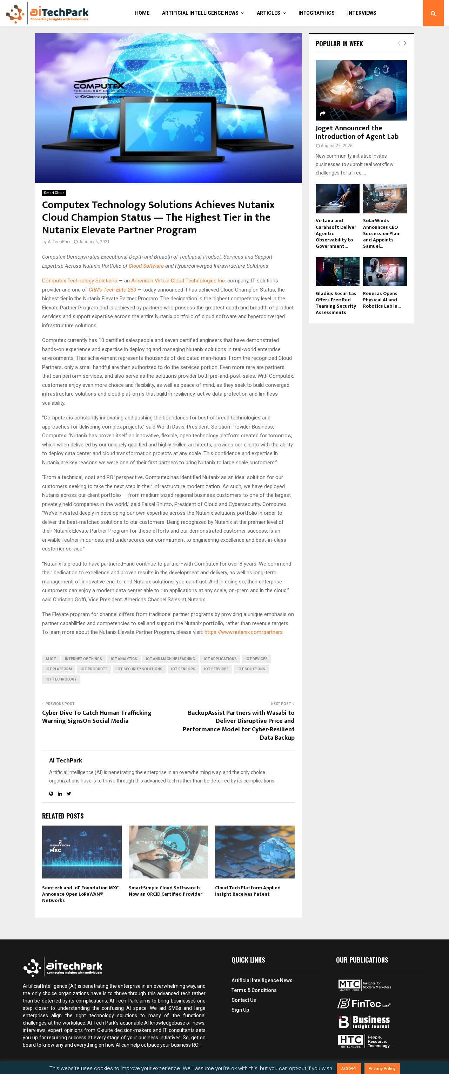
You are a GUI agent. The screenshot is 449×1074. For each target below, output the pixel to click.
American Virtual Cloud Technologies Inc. (178, 281)
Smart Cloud (54, 193)
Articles (268, 13)
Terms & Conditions (254, 990)
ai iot (51, 659)
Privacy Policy (382, 1068)
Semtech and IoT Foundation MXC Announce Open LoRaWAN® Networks (80, 894)
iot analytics (124, 659)
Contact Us (244, 1000)
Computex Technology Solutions (79, 281)
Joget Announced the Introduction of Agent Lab (357, 132)
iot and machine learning (170, 659)
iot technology (61, 679)
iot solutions (251, 669)
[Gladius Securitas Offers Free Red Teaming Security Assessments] (338, 271)
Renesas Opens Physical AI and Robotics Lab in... (382, 299)
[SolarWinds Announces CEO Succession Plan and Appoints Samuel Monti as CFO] (385, 198)
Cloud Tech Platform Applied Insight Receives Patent (248, 891)
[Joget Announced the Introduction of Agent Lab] (361, 90)
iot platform (59, 669)
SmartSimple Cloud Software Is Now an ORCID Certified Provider (165, 891)
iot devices (257, 659)
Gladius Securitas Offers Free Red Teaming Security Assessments (336, 302)
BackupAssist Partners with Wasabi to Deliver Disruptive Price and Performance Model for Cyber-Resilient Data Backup (239, 726)
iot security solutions (139, 669)
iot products (94, 669)
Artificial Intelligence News (200, 13)
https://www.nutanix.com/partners (244, 632)
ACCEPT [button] (349, 1068)
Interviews (361, 13)
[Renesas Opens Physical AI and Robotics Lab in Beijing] (385, 271)
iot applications (220, 659)
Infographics (317, 13)
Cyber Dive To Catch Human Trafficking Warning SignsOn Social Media (97, 717)
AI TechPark (59, 241)
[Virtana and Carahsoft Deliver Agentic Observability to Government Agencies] (338, 198)
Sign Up (240, 1010)
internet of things (83, 659)
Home (142, 13)
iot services (216, 669)
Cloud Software (146, 266)
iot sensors (183, 669)
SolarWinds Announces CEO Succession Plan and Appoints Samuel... (381, 233)
